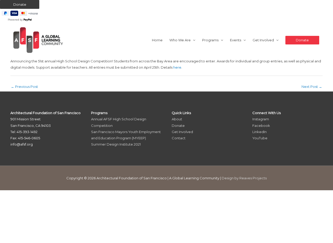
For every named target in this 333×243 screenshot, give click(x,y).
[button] (302, 40)
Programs (210, 40)
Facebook (261, 125)
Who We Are (180, 40)
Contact (178, 138)
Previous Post (24, 86)
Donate (178, 125)
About (177, 119)
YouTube (259, 138)
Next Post (312, 86)
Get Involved (263, 40)
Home (157, 40)
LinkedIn (259, 132)
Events (235, 40)
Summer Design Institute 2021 (116, 144)
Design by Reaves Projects (244, 178)
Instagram (260, 119)
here (177, 67)
